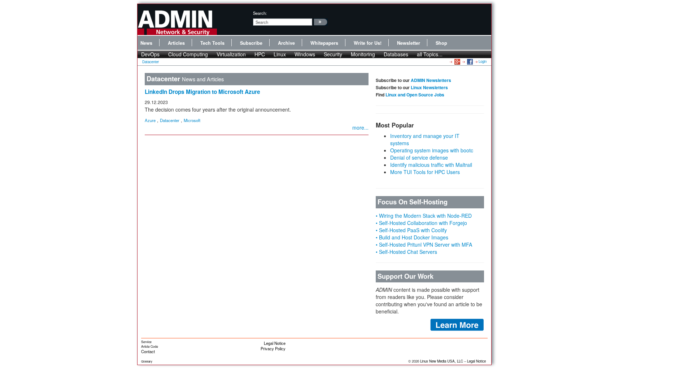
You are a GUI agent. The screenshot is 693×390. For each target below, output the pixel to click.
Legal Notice (275, 343)
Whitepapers (324, 43)
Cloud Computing (188, 54)
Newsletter (408, 43)
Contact (148, 351)
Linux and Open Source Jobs (414, 94)
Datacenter (150, 61)
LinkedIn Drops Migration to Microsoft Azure (202, 92)
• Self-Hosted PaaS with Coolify (411, 230)
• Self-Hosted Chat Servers (406, 251)
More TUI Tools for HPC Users (425, 172)
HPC (259, 54)
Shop (441, 43)
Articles (176, 43)
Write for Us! (368, 43)
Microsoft (192, 120)
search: (260, 13)
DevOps (150, 54)
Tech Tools (212, 43)
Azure (150, 120)
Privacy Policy (273, 348)
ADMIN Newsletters (431, 80)
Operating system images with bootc (431, 150)
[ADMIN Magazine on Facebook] (469, 61)
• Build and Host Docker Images (412, 237)
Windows (305, 54)
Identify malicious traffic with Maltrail (431, 164)
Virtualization (231, 54)
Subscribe (251, 43)
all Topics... (430, 54)
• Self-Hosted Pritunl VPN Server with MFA (424, 244)
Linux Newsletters (429, 87)
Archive (286, 43)
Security (333, 54)
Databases (396, 54)
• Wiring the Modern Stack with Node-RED (424, 215)
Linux (280, 54)
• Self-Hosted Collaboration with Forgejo (421, 222)
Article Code (149, 346)
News (146, 43)
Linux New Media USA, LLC (441, 361)
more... (360, 127)
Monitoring (363, 54)
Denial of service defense (419, 157)
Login (483, 61)
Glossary (146, 361)
